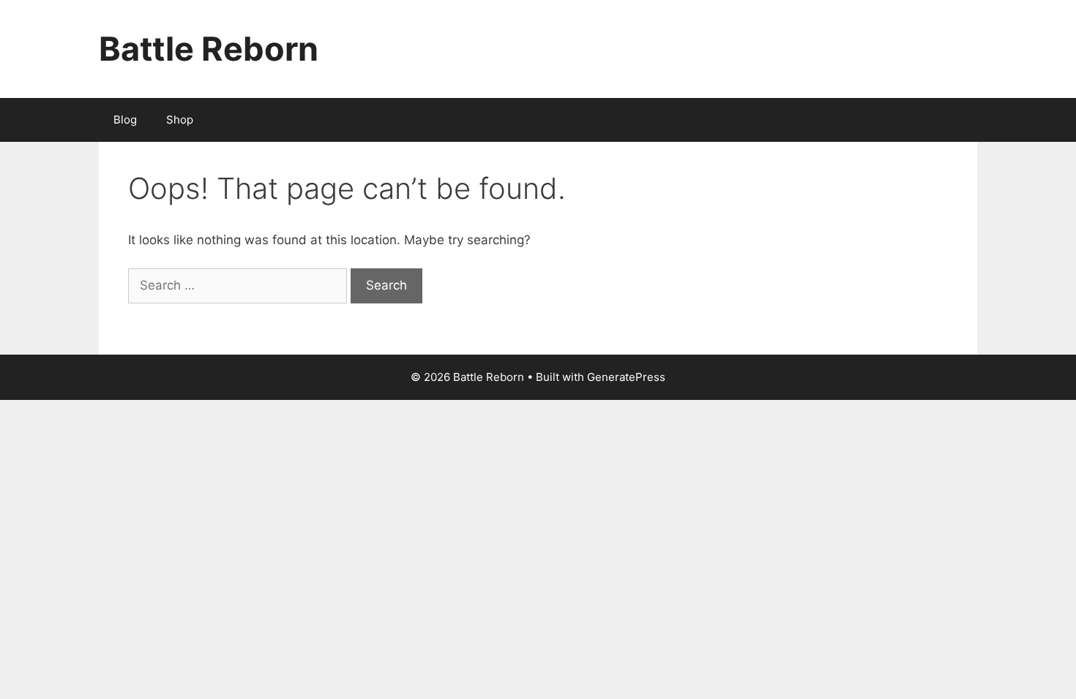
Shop (179, 119)
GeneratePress (626, 377)
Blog (125, 119)
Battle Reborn (208, 49)
